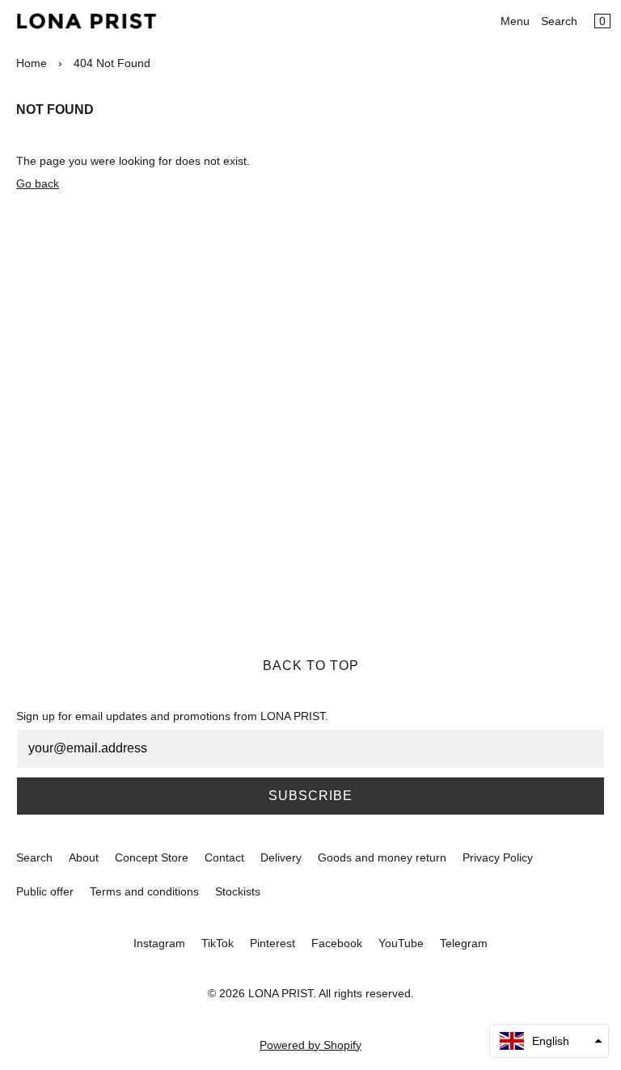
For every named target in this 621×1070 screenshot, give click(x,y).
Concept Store (151, 857)
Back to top (311, 665)
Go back (37, 183)
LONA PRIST (280, 993)
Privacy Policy (498, 857)
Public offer (45, 891)
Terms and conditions (144, 891)
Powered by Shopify (310, 1044)
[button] (549, 1041)
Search (559, 21)
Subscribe (310, 795)
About (84, 857)
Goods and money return (382, 857)
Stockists (237, 891)
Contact (224, 857)
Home (31, 63)
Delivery (281, 857)
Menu (515, 21)
